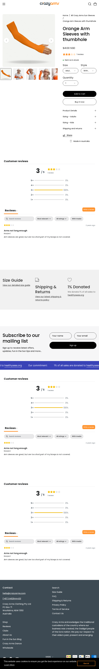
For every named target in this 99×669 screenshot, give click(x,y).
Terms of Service (60, 609)
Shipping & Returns (61, 600)
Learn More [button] (9, 665)
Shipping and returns (72, 128)
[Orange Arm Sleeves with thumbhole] (6, 74)
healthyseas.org (76, 295)
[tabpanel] (49, 233)
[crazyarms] (49, 4)
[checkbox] (76, 218)
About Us (7, 634)
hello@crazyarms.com (14, 593)
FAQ (54, 596)
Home (65, 15)
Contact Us (58, 613)
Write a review (88, 209)
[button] (89, 4)
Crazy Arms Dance (12, 643)
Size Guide (57, 592)
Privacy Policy (59, 604)
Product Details (70, 110)
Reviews (7, 626)
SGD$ (48, 657)
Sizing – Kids (68, 122)
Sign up (73, 345)
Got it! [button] (86, 663)
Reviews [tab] (11, 210)
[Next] (51, 40)
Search (55, 587)
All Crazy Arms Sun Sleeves (83, 15)
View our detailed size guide (16, 285)
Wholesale (8, 647)
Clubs (5, 630)
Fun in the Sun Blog (12, 639)
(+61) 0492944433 (12, 598)
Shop (5, 622)
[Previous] (6, 40)
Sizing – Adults (69, 116)
